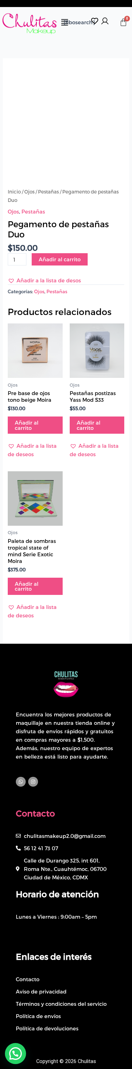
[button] (44, 280)
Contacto (35, 813)
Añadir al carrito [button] (26, 425)
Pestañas (48, 192)
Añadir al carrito (60, 259)
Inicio (14, 192)
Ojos (29, 192)
